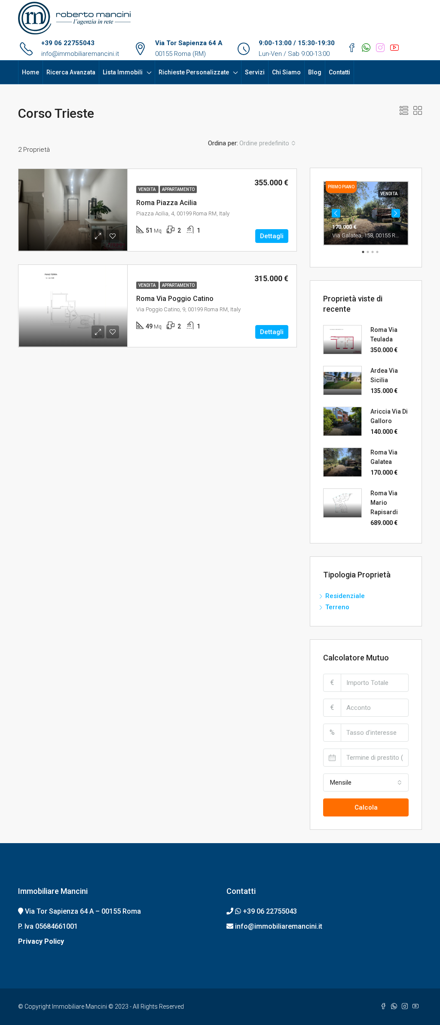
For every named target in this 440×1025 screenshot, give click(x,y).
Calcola (366, 807)
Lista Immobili (123, 72)
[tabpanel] (366, 213)
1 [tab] (363, 252)
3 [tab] (372, 252)
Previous (336, 213)
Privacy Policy (41, 941)
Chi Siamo (286, 72)
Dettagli (272, 236)
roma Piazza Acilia (166, 203)
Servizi (255, 72)
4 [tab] (377, 252)
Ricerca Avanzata (70, 72)
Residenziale (345, 596)
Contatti (339, 72)
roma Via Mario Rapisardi (384, 503)
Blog (314, 72)
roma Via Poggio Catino (175, 299)
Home (30, 72)
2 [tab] (368, 252)
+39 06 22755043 (68, 43)
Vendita (147, 189)
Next (395, 213)
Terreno (337, 607)
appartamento (178, 189)
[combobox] (267, 143)
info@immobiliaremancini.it (80, 54)
